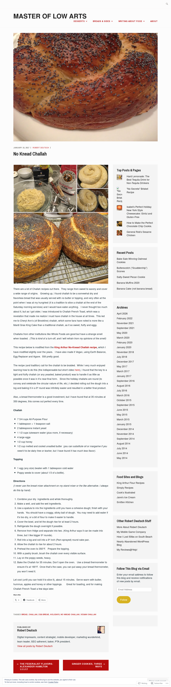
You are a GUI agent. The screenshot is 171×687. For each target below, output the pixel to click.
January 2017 (124, 376)
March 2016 (123, 395)
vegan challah (88, 614)
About (154, 21)
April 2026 (122, 313)
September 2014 (126, 438)
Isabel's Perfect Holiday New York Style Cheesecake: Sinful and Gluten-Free (139, 212)
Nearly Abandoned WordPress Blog (133, 543)
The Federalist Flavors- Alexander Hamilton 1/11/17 (36, 666)
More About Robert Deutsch (132, 527)
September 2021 (126, 328)
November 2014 (125, 433)
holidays (55, 614)
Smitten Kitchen (125, 502)
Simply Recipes (125, 487)
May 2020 (122, 332)
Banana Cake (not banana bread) (134, 288)
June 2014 (122, 453)
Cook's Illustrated (126, 492)
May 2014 (122, 458)
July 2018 (122, 356)
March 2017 (123, 371)
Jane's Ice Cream (126, 497)
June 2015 (122, 409)
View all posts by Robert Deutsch (35, 646)
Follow (123, 599)
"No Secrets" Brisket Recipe (137, 190)
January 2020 (124, 347)
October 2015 (124, 400)
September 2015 (126, 405)
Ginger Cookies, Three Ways (87, 665)
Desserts (79, 21)
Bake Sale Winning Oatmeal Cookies (132, 260)
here (77, 369)
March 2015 (123, 419)
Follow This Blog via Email (133, 568)
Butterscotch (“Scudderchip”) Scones (132, 269)
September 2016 (126, 380)
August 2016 (123, 385)
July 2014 (122, 448)
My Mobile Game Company (131, 531)
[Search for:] (167, 4)
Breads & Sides (101, 21)
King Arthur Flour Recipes (130, 482)
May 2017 (122, 366)
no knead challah (70, 614)
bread (25, 614)
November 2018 (125, 352)
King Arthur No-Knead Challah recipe (75, 347)
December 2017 (125, 361)
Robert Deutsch (41, 147)
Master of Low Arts (50, 15)
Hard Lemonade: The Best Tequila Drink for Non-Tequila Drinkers (138, 179)
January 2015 (124, 424)
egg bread (44, 614)
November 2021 (125, 323)
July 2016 (122, 390)
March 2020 (123, 337)
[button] (45, 188)
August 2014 (123, 443)
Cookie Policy (53, 682)
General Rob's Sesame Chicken (139, 233)
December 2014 (125, 429)
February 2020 (124, 342)
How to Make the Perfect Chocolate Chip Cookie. (140, 224)
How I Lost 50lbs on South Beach (134, 536)
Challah (33, 614)
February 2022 (124, 318)
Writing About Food (130, 21)
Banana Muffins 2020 (128, 282)
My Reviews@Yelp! (127, 549)
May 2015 (122, 414)
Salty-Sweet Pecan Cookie (131, 277)
